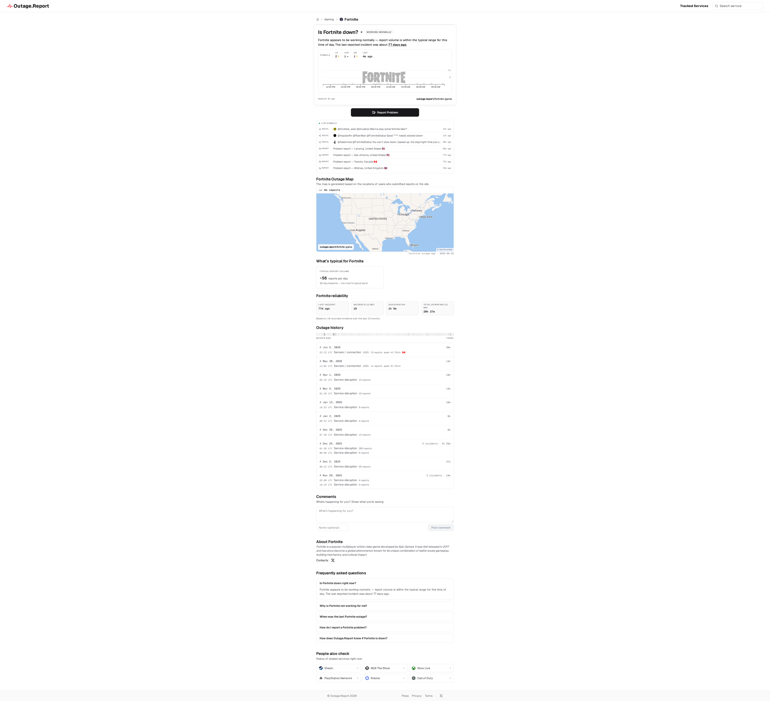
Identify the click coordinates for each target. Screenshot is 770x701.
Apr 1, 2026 (330, 374)
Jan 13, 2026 (331, 402)
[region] (385, 222)
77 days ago (397, 45)
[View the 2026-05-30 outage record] (324, 334)
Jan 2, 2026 (330, 416)
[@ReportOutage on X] (441, 695)
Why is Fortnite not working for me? (343, 606)
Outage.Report (31, 6)
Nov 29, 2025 (331, 475)
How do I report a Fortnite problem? (343, 627)
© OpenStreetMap (444, 249)
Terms (429, 696)
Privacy (417, 696)
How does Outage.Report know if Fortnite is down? (353, 638)
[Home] (317, 19)
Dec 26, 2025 (331, 429)
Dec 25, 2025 (331, 443)
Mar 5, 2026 (330, 388)
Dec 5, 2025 (330, 461)
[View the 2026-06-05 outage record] (333, 334)
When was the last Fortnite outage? (343, 616)
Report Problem (387, 112)
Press (405, 696)
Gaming (329, 19)
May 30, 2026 (331, 361)
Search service (731, 6)
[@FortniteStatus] (333, 560)
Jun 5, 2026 (330, 347)
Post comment (440, 527)
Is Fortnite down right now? (338, 583)
